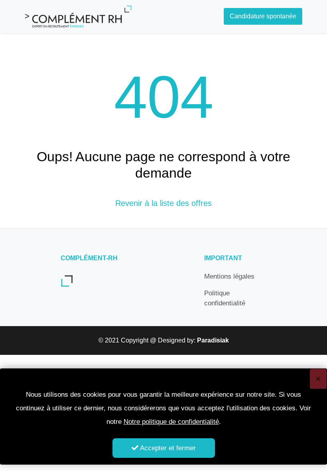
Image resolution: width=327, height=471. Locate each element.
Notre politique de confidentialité (171, 421)
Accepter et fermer (167, 448)
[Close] (318, 379)
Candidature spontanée (263, 16)
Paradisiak (213, 340)
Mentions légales (229, 276)
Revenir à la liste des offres (163, 203)
